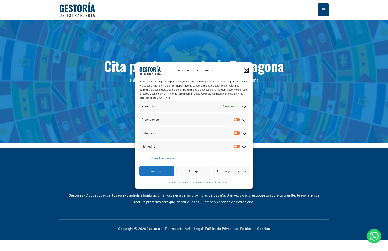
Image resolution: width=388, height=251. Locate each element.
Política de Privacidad (221, 228)
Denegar (194, 171)
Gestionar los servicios (161, 157)
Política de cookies (178, 181)
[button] (246, 70)
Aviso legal (221, 181)
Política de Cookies (255, 228)
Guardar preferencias (231, 171)
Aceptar (157, 171)
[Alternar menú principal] (323, 9)
